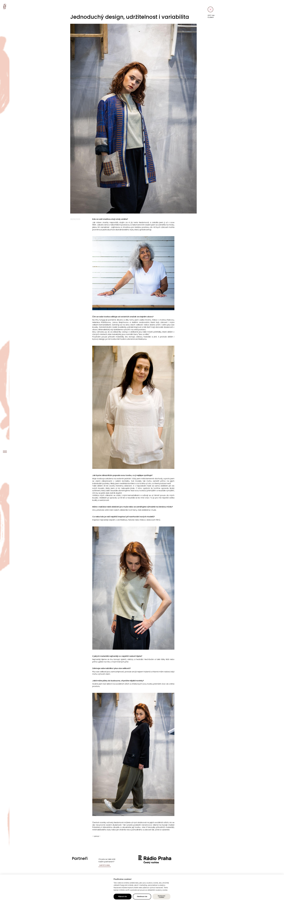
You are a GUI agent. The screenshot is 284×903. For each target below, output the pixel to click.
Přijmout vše (122, 896)
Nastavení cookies (161, 896)
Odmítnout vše (142, 896)
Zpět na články (211, 16)
